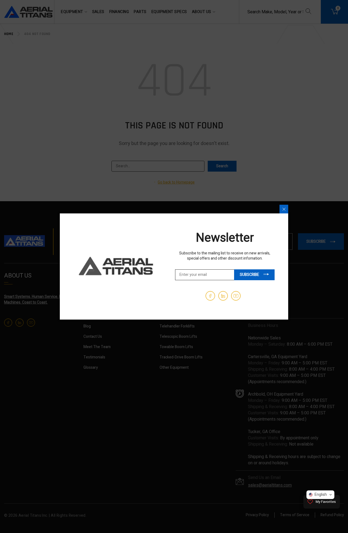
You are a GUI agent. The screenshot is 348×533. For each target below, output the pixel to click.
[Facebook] (210, 296)
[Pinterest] (223, 296)
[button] (320, 494)
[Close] (283, 209)
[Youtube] (236, 296)
